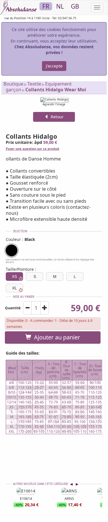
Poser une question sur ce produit (32, 148)
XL (14, 288)
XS (14, 276)
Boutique (13, 84)
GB (75, 6)
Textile (34, 84)
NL (60, 6)
